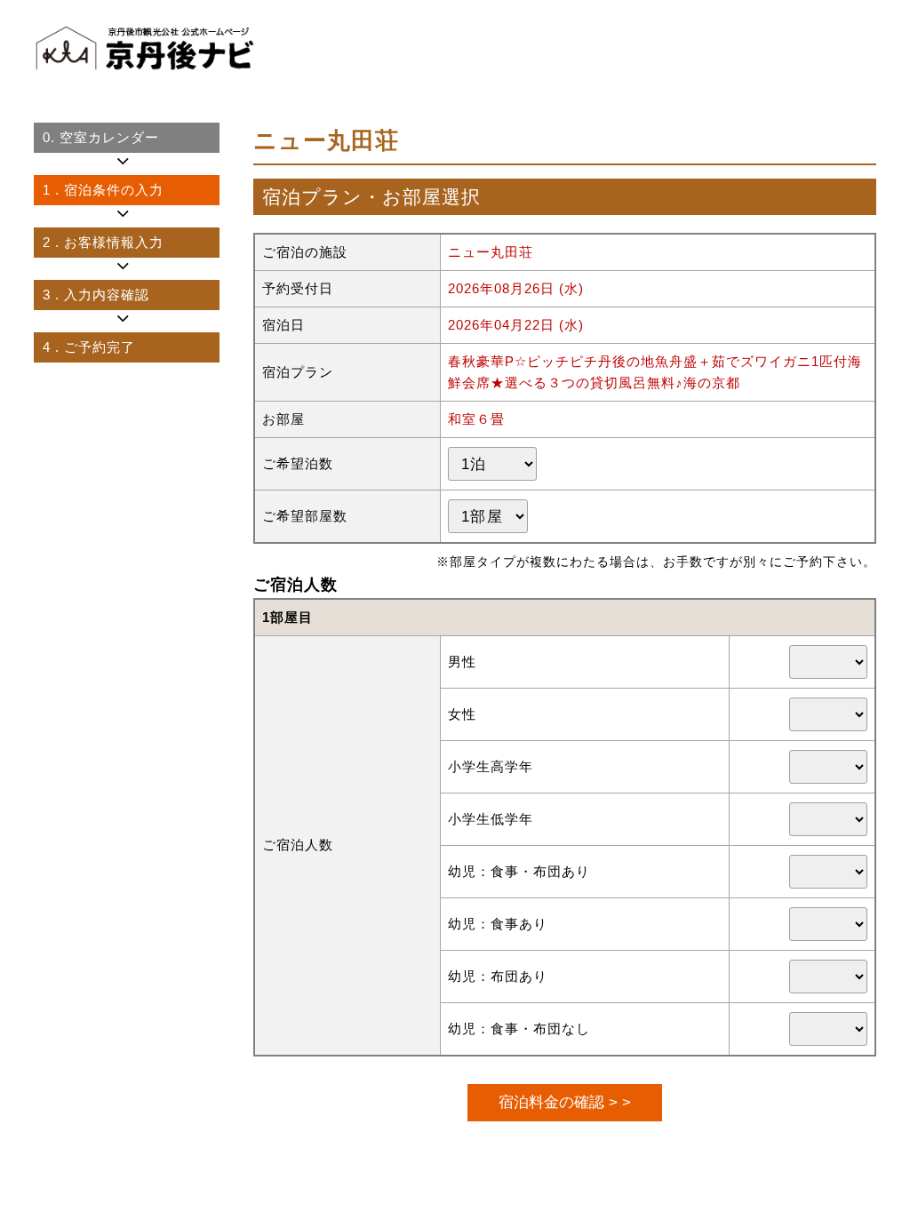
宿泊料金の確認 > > (565, 1102)
